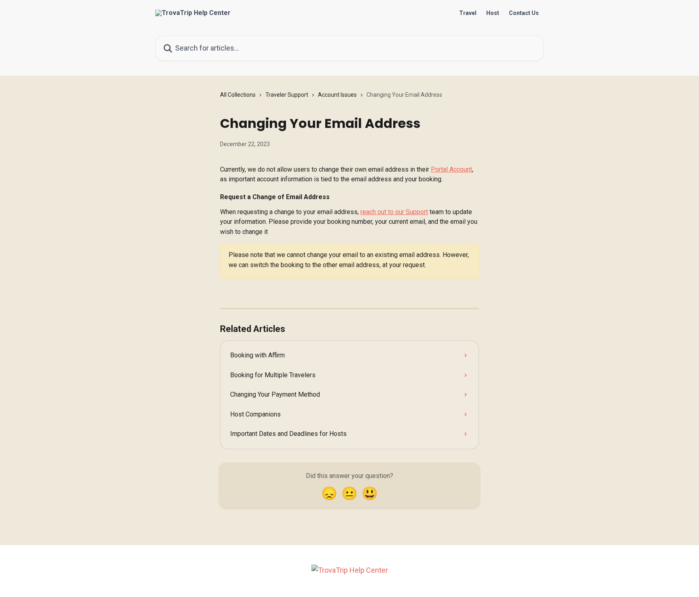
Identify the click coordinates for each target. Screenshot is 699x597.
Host (492, 13)
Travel (468, 13)
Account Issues (337, 94)
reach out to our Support (394, 212)
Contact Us (524, 13)
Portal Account (451, 169)
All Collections (238, 94)
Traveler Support (286, 94)
